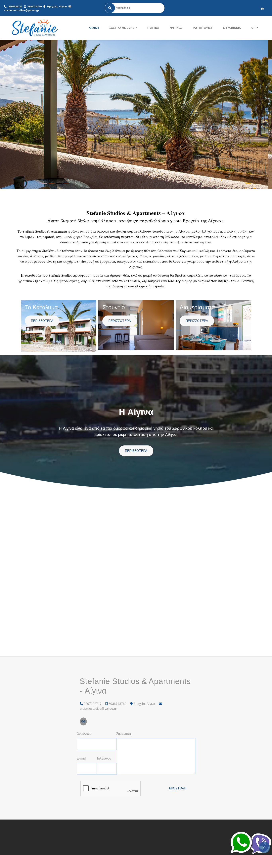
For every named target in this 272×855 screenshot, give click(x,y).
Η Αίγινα (153, 27)
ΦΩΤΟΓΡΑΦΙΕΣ (202, 27)
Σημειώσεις (124, 733)
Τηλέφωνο (103, 758)
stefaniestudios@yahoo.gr (21, 10)
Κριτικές (175, 27)
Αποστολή (177, 788)
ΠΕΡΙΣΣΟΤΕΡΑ (42, 321)
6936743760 (35, 6)
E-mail (81, 758)
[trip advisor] (262, 8)
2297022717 (15, 6)
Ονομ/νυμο (84, 733)
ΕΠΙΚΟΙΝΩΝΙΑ (232, 27)
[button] (20, 112)
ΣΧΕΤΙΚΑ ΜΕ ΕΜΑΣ (122, 27)
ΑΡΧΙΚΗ (94, 27)
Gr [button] (253, 27)
